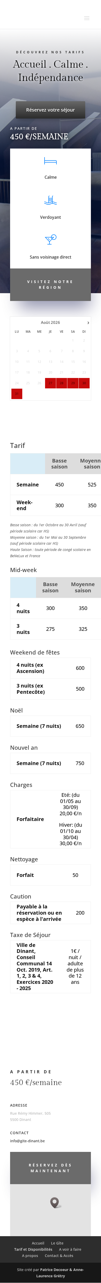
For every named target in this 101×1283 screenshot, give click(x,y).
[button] (56, 1202)
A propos (30, 1255)
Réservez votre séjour (50, 110)
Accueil (38, 1243)
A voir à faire (70, 1249)
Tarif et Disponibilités (33, 1249)
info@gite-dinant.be (27, 1140)
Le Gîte (57, 1243)
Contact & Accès (59, 1255)
